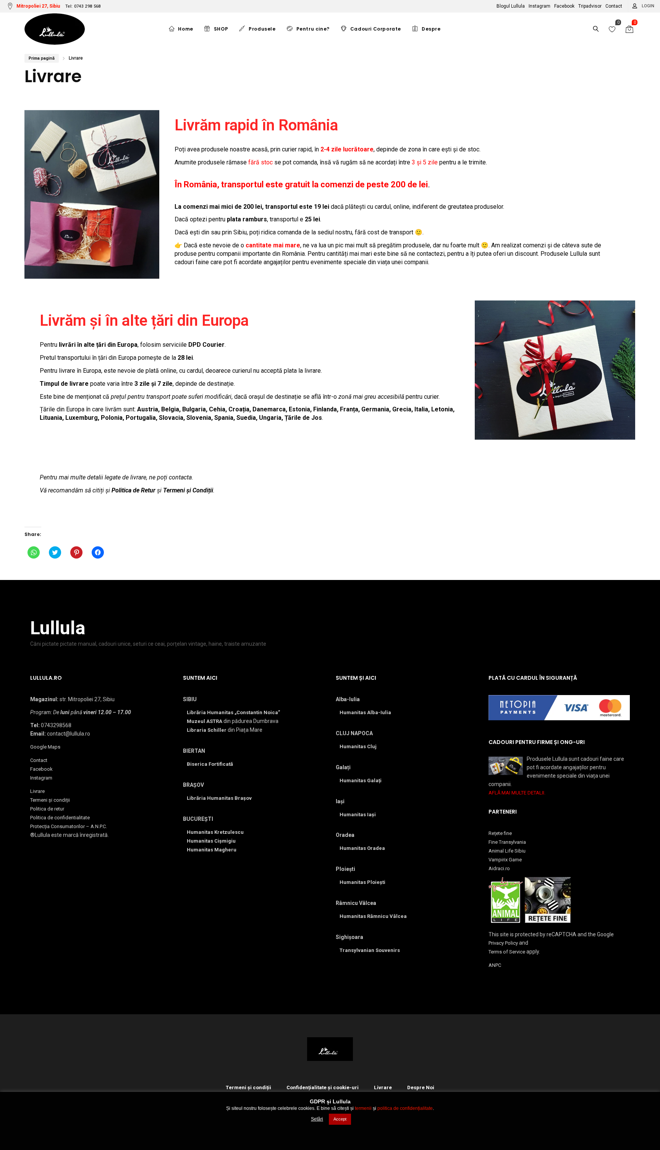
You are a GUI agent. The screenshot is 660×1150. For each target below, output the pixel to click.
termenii (363, 1108)
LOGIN (648, 5)
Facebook (564, 6)
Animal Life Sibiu (507, 851)
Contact (613, 6)
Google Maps (45, 747)
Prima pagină (42, 58)
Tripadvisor (590, 6)
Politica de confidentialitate (60, 817)
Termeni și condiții (50, 800)
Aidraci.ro (499, 868)
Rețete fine (500, 833)
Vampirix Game (505, 859)
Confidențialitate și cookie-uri (322, 1087)
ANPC (495, 965)
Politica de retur (47, 809)
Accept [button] (339, 1119)
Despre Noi (420, 1087)
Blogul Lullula (511, 6)
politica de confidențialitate (405, 1108)
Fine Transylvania (507, 842)
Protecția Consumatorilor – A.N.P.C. (68, 826)
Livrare (37, 791)
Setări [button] (317, 1119)
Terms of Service (507, 952)
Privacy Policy (503, 943)
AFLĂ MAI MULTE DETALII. (517, 793)
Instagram (539, 6)
